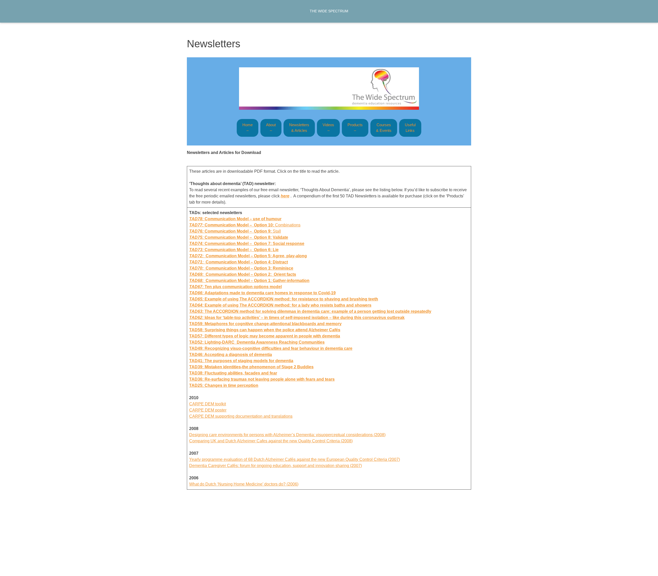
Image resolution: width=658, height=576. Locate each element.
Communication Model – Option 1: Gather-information (249, 280)
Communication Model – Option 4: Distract (238, 262)
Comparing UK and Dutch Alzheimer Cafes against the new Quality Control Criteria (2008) (271, 441)
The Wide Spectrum (329, 11)
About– (271, 128)
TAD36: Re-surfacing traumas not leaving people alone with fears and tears (262, 379)
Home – (247, 128)
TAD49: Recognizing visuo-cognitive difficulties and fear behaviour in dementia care (270, 348)
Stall (235, 231)
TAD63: (197, 311)
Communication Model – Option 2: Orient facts (242, 274)
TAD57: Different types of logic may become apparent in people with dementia (264, 336)
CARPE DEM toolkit (207, 404)
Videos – (328, 128)
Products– (355, 128)
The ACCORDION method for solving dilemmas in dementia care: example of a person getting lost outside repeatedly (318, 311)
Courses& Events (383, 128)
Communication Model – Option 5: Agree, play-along (248, 256)
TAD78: (197, 219)
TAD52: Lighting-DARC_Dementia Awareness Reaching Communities (257, 342)
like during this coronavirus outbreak (297, 317)
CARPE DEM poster (207, 410)
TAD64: (197, 305)
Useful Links (410, 128)
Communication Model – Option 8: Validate (246, 237)
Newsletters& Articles (299, 128)
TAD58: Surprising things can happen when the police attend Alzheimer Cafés (264, 330)
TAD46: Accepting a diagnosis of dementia (230, 354)
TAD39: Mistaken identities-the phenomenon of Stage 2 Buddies (251, 367)
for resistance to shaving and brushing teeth (283, 299)
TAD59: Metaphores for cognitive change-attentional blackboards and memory (265, 324)
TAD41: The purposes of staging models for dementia (241, 361)
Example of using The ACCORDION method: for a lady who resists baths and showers (288, 305)
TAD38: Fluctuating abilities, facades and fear (233, 373)
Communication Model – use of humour (243, 219)
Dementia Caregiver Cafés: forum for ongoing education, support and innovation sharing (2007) (275, 465)
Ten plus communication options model (235, 287)
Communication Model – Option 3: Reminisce (241, 268)
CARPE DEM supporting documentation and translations (241, 416)
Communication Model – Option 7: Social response (254, 243)
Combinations (244, 225)
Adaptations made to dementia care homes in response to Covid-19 (262, 293)
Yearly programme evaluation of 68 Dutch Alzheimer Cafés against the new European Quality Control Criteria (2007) (294, 459)
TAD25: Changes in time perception (223, 385)
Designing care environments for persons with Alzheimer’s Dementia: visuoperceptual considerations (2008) (287, 435)
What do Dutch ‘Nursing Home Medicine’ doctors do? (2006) (243, 484)
